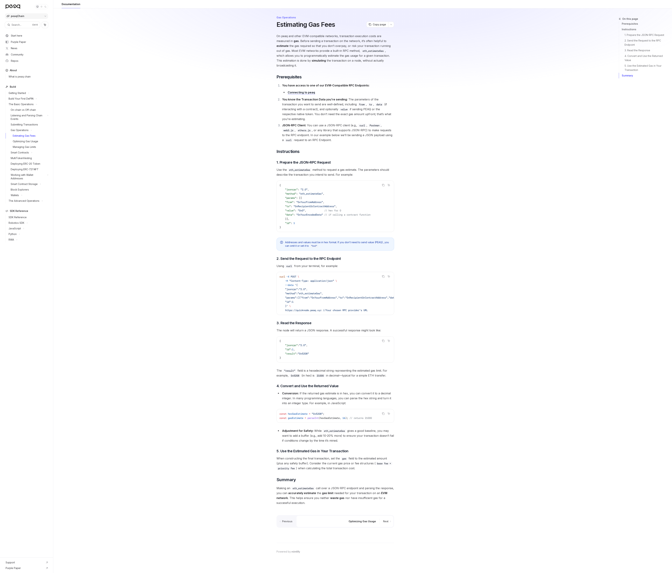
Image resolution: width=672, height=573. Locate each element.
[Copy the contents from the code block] (383, 185)
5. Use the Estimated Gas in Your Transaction (643, 67)
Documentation (71, 4)
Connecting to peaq (301, 92)
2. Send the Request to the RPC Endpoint (643, 42)
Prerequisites (630, 23)
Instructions (629, 29)
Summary (627, 75)
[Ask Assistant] (389, 185)
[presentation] (335, 293)
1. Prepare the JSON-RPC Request (644, 34)
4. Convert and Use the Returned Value (644, 58)
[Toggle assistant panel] (45, 25)
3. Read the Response (637, 50)
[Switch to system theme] (37, 6)
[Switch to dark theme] (45, 6)
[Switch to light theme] (41, 6)
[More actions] (391, 24)
